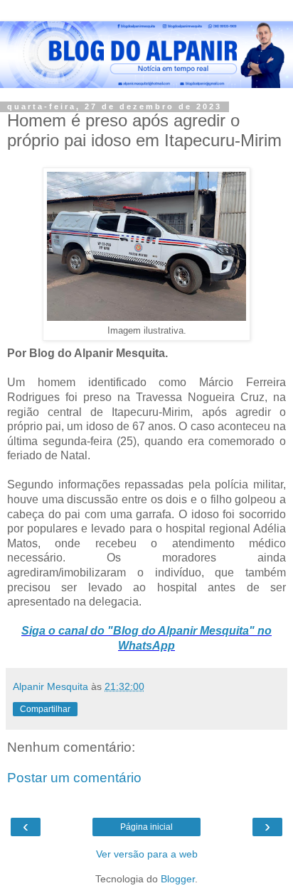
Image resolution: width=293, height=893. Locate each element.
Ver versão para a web (147, 854)
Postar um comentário (74, 777)
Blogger (178, 878)
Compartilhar (45, 709)
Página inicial (146, 827)
